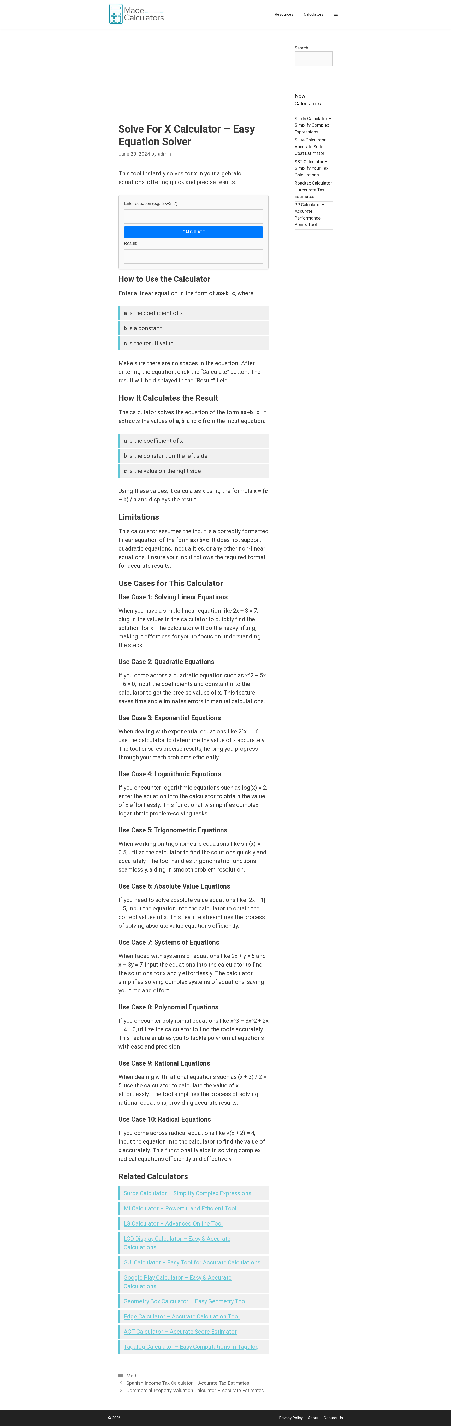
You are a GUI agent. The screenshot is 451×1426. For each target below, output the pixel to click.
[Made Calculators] (138, 14)
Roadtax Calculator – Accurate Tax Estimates (313, 189)
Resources (284, 14)
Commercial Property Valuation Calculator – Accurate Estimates (195, 1390)
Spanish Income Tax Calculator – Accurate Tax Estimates (187, 1383)
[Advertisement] (193, 83)
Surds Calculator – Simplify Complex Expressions (187, 1193)
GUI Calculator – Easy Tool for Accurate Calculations (192, 1262)
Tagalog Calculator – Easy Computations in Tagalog (191, 1347)
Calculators (313, 14)
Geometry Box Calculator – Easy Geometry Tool (185, 1301)
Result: (130, 243)
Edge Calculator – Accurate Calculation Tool (182, 1316)
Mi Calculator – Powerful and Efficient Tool (180, 1208)
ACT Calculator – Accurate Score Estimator (180, 1331)
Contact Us (333, 1418)
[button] (336, 14)
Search (301, 47)
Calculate (194, 231)
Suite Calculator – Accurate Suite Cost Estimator (312, 146)
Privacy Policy (291, 1418)
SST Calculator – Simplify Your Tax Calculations (311, 168)
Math (132, 1376)
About (313, 1418)
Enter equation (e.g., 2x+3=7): (151, 203)
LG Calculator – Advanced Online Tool (173, 1223)
